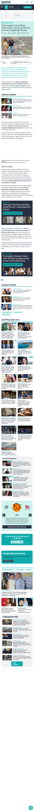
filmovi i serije (20, 569)
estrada (29, 569)
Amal (12, 85)
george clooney (6, 312)
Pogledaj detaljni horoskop (17, 527)
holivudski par (6, 314)
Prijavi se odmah (8, 561)
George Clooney (20, 85)
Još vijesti (15, 663)
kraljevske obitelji (7, 569)
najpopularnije (10, 616)
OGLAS (17, 15)
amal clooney (18, 312)
